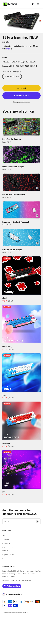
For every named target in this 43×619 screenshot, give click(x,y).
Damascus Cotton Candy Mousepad (15, 222)
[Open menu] (38, 4)
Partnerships (7, 559)
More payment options (21, 102)
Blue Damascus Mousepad (12, 250)
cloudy (4, 298)
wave (4, 395)
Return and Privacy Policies (9, 549)
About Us (5, 539)
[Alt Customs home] (10, 4)
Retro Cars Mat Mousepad (11, 139)
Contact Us (6, 544)
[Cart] (32, 4)
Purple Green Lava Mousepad (13, 167)
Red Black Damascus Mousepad (14, 194)
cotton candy (7, 346)
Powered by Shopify (21, 612)
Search (4, 535)
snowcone (6, 443)
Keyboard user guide (9, 555)
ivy (3, 492)
